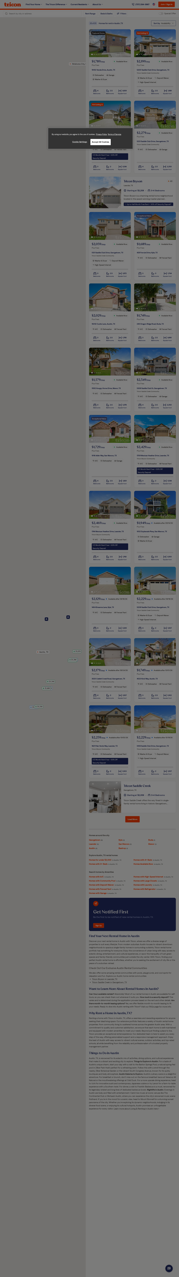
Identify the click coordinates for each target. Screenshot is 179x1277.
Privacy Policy (101, 134)
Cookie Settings (79, 142)
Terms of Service (114, 134)
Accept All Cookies (100, 142)
